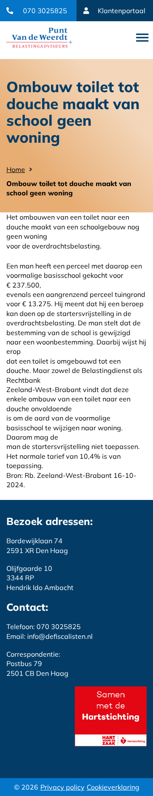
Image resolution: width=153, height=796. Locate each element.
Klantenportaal (121, 10)
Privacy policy (62, 787)
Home (15, 169)
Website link (39, 37)
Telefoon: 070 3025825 (43, 626)
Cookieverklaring (113, 787)
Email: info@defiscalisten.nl (49, 636)
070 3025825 (45, 10)
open (142, 38)
